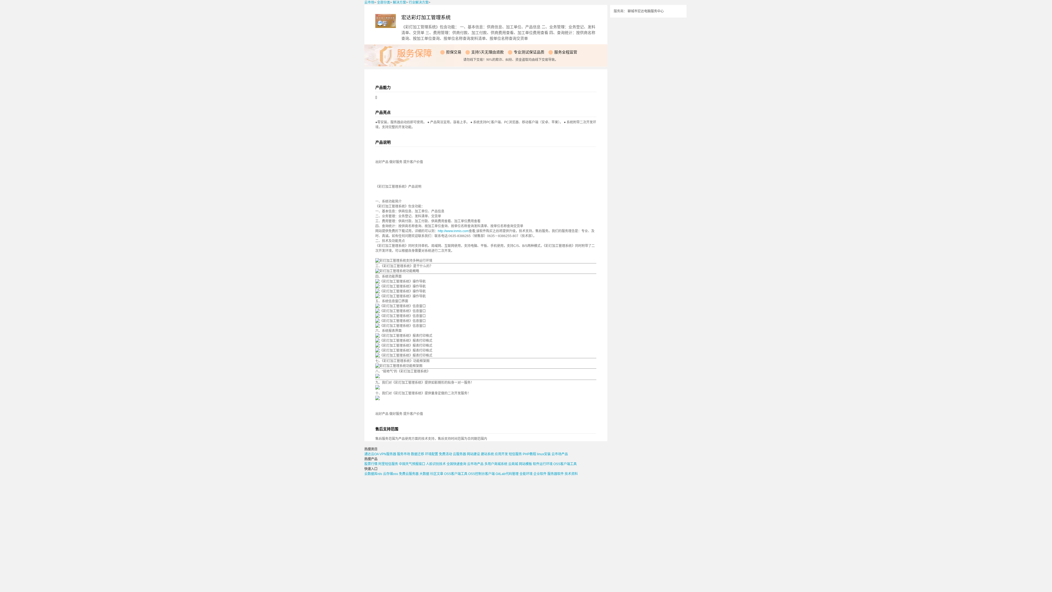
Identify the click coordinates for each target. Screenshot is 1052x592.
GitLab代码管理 (507, 474)
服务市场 (403, 454)
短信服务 (515, 454)
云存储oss (390, 474)
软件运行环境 (543, 464)
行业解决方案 (418, 2)
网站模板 (525, 464)
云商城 (513, 464)
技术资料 (571, 474)
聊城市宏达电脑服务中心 (646, 11)
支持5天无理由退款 (487, 52)
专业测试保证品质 (529, 52)
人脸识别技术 (436, 464)
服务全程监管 (565, 52)
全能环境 (526, 474)
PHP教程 (529, 454)
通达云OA (371, 454)
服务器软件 (555, 474)
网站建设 (473, 454)
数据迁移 (417, 454)
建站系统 (487, 454)
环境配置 (431, 454)
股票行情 (371, 464)
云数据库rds (373, 474)
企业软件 (540, 474)
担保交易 (453, 52)
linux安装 (544, 454)
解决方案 (399, 2)
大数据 (424, 474)
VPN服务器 (387, 454)
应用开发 (501, 454)
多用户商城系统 (495, 464)
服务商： (620, 11)
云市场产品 (559, 454)
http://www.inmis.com (453, 231)
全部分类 (383, 2)
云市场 (369, 2)
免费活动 (445, 454)
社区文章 (436, 474)
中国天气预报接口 (412, 464)
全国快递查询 (456, 464)
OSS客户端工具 (565, 464)
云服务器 (459, 454)
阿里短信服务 (388, 464)
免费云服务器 (409, 474)
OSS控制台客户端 (481, 474)
